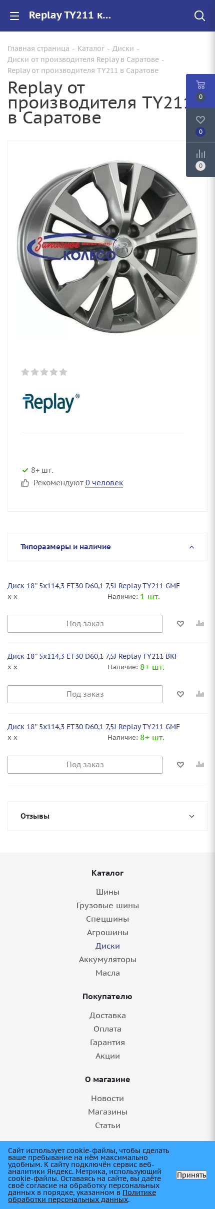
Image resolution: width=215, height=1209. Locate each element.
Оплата (108, 1029)
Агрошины (107, 932)
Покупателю (107, 996)
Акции (108, 1056)
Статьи (107, 1125)
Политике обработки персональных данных (82, 1196)
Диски (108, 946)
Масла (108, 973)
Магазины (108, 1112)
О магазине (107, 1079)
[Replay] (98, 401)
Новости (107, 1098)
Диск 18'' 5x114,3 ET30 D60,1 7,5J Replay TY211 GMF (94, 585)
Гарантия (107, 1042)
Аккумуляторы (107, 959)
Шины (108, 892)
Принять (191, 1175)
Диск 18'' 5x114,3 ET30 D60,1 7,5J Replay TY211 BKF (93, 656)
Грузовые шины (107, 905)
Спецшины (107, 919)
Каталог (108, 873)
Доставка (108, 1015)
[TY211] (108, 246)
